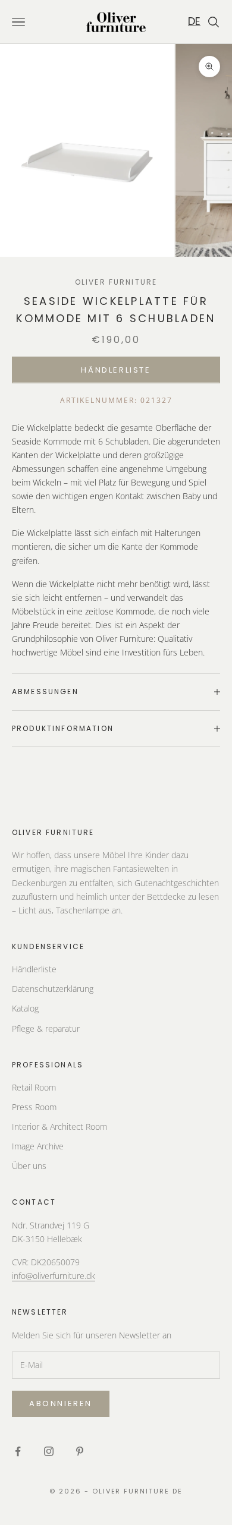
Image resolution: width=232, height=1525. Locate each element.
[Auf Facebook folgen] (18, 1451)
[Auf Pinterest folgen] (80, 1451)
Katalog (25, 1008)
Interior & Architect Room (59, 1126)
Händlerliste (116, 370)
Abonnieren (60, 1403)
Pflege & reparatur (46, 1028)
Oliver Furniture (116, 282)
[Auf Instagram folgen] (49, 1451)
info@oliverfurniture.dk (53, 1275)
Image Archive (38, 1146)
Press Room (34, 1107)
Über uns (29, 1165)
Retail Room (34, 1087)
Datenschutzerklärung (52, 988)
